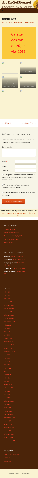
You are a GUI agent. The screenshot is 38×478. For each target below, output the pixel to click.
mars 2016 (7, 431)
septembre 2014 (9, 441)
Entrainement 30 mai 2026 (12, 239)
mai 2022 (7, 361)
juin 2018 (7, 404)
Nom (4, 162)
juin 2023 (7, 328)
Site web (5, 171)
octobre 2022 (8, 348)
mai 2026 (7, 295)
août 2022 (7, 355)
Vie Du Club (18, 22)
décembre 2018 (9, 401)
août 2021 (7, 371)
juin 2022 (7, 358)
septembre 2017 (9, 418)
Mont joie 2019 (29, 123)
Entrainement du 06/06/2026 (13, 236)
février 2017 (8, 424)
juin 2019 (7, 391)
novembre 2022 (9, 345)
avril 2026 (7, 299)
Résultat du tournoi (10, 229)
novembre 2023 (9, 318)
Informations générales (11, 454)
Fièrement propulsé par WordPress (19, 474)
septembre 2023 (9, 322)
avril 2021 (7, 381)
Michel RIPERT (30, 22)
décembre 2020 (9, 388)
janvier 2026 (8, 302)
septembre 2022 (9, 351)
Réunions (7, 458)
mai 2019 (7, 394)
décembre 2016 (9, 428)
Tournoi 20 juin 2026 (17, 256)
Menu (4, 11)
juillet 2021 (7, 375)
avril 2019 (7, 398)
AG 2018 (6, 123)
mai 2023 (7, 332)
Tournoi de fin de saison (11, 233)
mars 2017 (7, 421)
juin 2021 (7, 378)
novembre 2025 (9, 308)
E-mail (5, 166)
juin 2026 (7, 292)
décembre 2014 (9, 434)
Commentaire (7, 147)
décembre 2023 (9, 315)
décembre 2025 (9, 305)
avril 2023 (7, 335)
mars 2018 (7, 408)
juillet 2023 (7, 325)
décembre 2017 (9, 414)
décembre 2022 (9, 342)
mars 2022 (7, 368)
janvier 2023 (8, 338)
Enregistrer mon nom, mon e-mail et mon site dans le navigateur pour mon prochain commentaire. (18, 177)
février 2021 (8, 385)
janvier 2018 (8, 411)
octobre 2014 (8, 437)
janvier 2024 (8, 312)
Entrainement (8, 242)
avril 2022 (7, 365)
